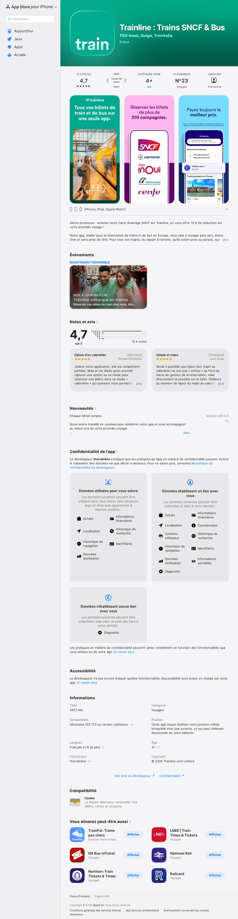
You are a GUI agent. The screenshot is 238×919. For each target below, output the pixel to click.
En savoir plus (124, 652)
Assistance (76, 914)
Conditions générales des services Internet (95, 910)
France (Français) (80, 896)
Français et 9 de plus (85, 747)
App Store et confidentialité (142, 910)
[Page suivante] (233, 80)
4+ (153, 747)
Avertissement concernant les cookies (186, 910)
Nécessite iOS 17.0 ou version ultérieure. (99, 724)
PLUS (139, 383)
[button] (30, 31)
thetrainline (78, 761)
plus (226, 239)
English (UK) (102, 896)
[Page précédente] (65, 80)
